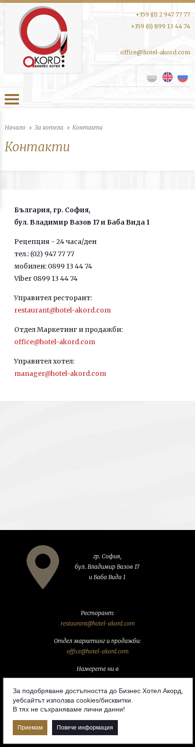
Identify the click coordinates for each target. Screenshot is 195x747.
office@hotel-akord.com (155, 52)
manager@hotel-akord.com (60, 373)
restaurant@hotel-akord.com (62, 310)
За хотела (49, 127)
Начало (15, 127)
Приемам (30, 727)
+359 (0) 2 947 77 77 (162, 14)
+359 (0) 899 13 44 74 (160, 26)
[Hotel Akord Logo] (43, 38)
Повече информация (85, 727)
